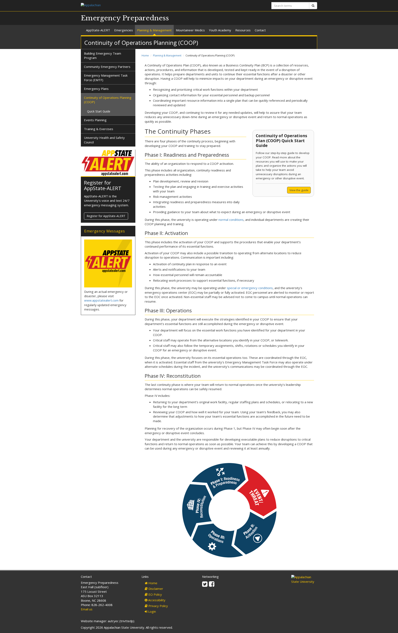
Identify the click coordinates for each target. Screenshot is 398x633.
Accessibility (156, 600)
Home (145, 55)
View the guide (298, 190)
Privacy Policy (158, 606)
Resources (243, 30)
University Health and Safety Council (104, 140)
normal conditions (231, 220)
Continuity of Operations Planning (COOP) (107, 99)
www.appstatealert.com (101, 300)
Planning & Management (154, 30)
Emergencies (123, 30)
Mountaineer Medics (190, 30)
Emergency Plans (96, 89)
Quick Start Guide (98, 111)
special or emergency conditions (250, 288)
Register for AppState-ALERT (102, 185)
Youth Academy (220, 30)
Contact (260, 30)
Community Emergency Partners (107, 67)
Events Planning (95, 120)
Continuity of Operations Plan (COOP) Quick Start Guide (281, 140)
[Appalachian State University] (138, 5)
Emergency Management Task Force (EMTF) (105, 77)
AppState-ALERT (98, 30)
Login (151, 611)
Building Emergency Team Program (102, 55)
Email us (86, 609)
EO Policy (155, 594)
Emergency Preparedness (125, 18)
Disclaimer (155, 589)
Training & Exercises (98, 129)
